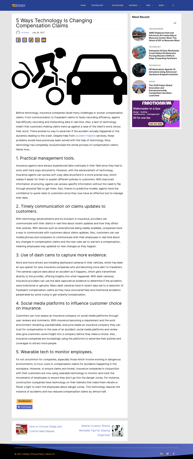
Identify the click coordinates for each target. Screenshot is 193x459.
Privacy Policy (37, 454)
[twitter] (31, 40)
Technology (97, 5)
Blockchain (117, 5)
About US (50, 454)
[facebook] (18, 40)
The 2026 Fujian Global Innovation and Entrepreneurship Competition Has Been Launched (160, 90)
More (161, 5)
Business (133, 5)
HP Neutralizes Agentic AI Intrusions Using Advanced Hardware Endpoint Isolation (163, 72)
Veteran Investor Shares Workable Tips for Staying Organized (94, 430)
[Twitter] (167, 453)
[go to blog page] (175, 23)
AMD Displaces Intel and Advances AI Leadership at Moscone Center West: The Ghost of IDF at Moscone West (164, 36)
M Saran (25, 32)
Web (148, 5)
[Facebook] (173, 453)
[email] (43, 40)
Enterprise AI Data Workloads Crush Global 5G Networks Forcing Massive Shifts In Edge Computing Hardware (164, 54)
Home (83, 5)
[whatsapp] (24, 40)
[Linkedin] (161, 453)
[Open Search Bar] (173, 5)
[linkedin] (37, 40)
